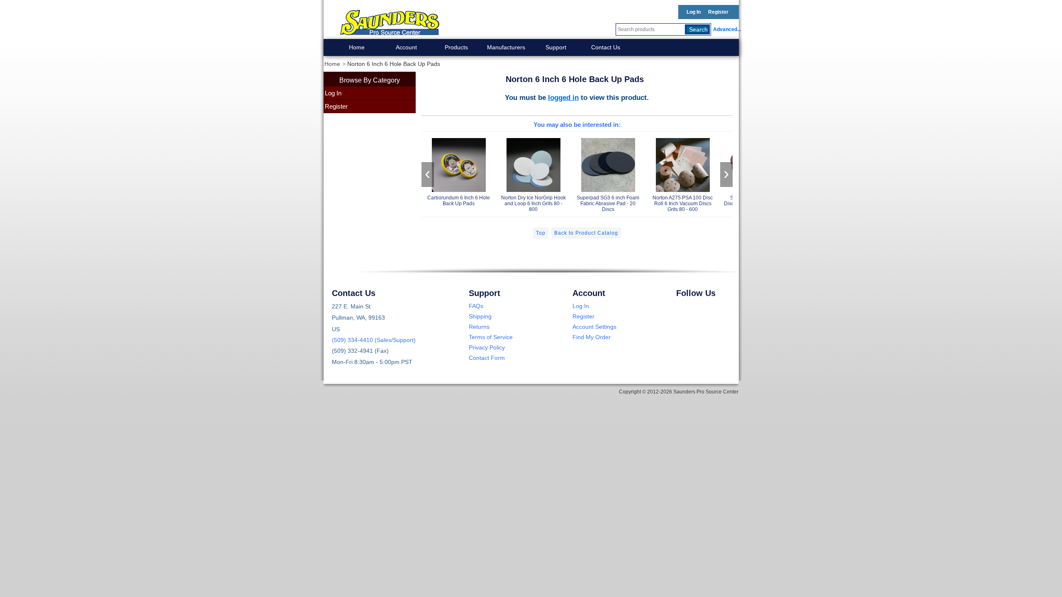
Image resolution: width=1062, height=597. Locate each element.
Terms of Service (491, 337)
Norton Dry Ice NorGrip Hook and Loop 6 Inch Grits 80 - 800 (533, 203)
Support (556, 47)
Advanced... (726, 29)
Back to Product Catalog (586, 233)
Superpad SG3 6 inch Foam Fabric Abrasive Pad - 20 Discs (608, 203)
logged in (563, 97)
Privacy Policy (487, 347)
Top (541, 233)
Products (456, 47)
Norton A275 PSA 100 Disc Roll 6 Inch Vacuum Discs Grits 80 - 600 (683, 203)
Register (718, 12)
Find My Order (591, 337)
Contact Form (487, 357)
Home (357, 47)
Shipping (480, 316)
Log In (694, 12)
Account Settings (594, 326)
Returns (479, 326)
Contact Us (605, 47)
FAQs (476, 306)
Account (406, 47)
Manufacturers (506, 47)
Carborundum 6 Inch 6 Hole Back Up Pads (458, 200)
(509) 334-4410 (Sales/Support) (374, 340)
